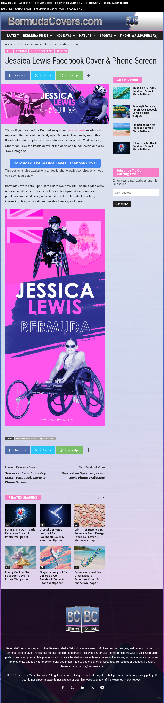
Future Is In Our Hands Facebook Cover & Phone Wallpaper (20, 533)
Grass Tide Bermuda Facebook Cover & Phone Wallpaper (144, 91)
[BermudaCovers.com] (82, 21)
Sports (106, 35)
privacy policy (144, 675)
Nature (85, 35)
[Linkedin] (82, 688)
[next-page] (103, 497)
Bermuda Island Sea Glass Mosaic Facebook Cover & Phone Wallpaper (88, 577)
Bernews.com (43, 2)
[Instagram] (73, 688)
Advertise (25, 2)
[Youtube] (101, 688)
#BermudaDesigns (26, 438)
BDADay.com (74, 9)
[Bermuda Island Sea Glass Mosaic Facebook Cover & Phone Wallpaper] (89, 557)
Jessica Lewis (76, 130)
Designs (21, 51)
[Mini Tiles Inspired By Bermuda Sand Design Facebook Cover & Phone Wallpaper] (89, 515)
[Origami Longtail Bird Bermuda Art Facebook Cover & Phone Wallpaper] (55, 557)
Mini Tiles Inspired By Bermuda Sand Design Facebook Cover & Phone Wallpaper (89, 535)
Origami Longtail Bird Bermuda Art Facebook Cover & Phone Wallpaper (54, 577)
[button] (154, 36)
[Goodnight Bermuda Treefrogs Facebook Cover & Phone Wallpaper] (121, 111)
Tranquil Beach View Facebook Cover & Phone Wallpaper (143, 128)
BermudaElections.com (16, 9)
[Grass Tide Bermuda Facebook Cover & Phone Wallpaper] (121, 93)
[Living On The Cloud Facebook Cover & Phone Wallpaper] (20, 557)
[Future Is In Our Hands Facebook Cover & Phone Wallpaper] (20, 515)
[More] (88, 75)
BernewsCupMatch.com (49, 9)
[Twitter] (92, 688)
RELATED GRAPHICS (23, 497)
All (18, 44)
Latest (13, 35)
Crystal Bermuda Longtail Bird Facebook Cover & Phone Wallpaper (52, 535)
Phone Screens (41, 51)
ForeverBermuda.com (68, 2)
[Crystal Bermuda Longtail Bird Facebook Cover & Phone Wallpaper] (55, 515)
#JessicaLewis (47, 438)
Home (9, 44)
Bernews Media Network (64, 648)
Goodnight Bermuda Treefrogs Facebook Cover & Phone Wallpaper (144, 111)
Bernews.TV (93, 2)
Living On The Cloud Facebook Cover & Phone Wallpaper (18, 575)
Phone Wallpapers (136, 35)
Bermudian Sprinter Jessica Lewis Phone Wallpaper (83, 475)
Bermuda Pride (35, 35)
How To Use (8, 2)
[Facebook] (63, 688)
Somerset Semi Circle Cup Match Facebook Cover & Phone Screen (25, 477)
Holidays (63, 35)
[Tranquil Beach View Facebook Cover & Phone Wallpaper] (121, 129)
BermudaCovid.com (116, 2)
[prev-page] (98, 497)
